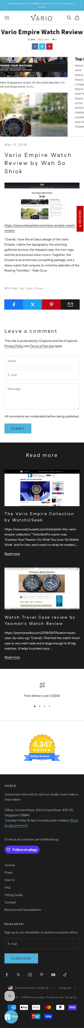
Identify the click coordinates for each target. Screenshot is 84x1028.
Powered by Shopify (61, 997)
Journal (9, 865)
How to (9, 880)
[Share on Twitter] (32, 304)
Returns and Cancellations (22, 910)
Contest (10, 902)
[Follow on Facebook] (6, 974)
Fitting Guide (13, 895)
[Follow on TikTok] (65, 974)
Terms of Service (42, 346)
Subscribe (21, 958)
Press (8, 872)
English (65, 987)
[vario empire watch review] (42, 201)
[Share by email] (70, 304)
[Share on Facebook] (13, 304)
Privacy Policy (14, 346)
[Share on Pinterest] (51, 304)
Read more (12, 554)
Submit (18, 428)
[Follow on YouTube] (53, 974)
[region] (42, 690)
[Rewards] (11, 1017)
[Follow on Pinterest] (41, 974)
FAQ (7, 887)
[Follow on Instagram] (30, 974)
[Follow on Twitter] (18, 974)
